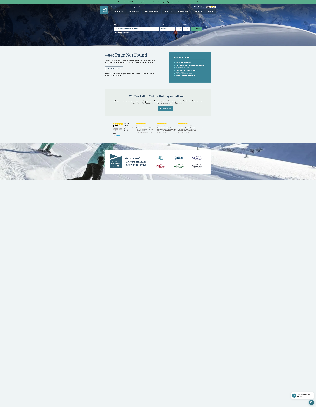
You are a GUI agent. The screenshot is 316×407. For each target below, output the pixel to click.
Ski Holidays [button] (133, 11)
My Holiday (132, 7)
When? (162, 25)
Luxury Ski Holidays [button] (151, 11)
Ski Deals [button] (167, 11)
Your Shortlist (116, 6)
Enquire (124, 7)
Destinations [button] (118, 11)
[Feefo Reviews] (211, 7)
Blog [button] (209, 11)
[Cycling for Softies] (179, 158)
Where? (116, 25)
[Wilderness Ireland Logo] (179, 166)
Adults (178, 25)
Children (186, 25)
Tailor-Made (198, 11)
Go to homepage (115, 68)
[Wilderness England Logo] (160, 166)
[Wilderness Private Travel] (197, 166)
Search (141, 6)
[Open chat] (311, 402)
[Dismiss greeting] (312, 394)
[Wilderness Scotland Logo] (197, 158)
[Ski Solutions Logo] (160, 158)
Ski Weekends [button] (182, 11)
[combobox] (179, 29)
